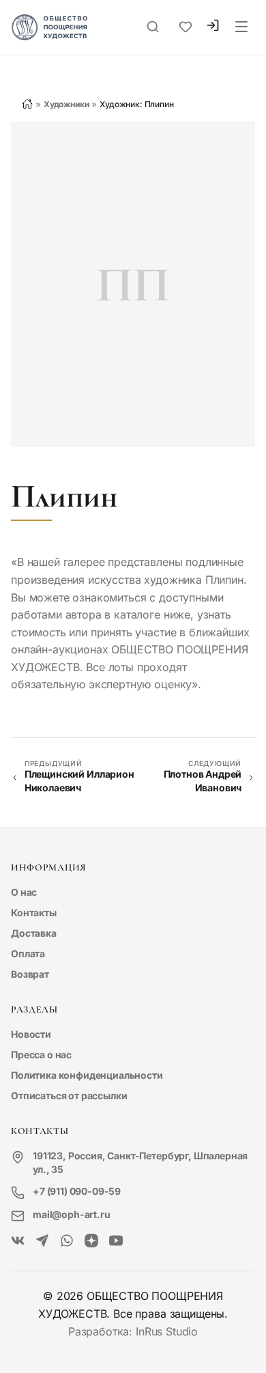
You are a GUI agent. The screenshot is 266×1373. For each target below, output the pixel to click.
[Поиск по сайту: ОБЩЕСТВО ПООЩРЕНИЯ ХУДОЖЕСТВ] (153, 27)
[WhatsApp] (67, 1241)
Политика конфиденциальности (87, 1075)
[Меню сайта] (241, 27)
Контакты (34, 912)
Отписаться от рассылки (69, 1095)
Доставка (34, 933)
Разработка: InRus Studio (133, 1331)
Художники (66, 104)
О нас (24, 892)
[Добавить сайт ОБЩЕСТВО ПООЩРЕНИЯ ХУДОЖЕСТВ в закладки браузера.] (185, 27)
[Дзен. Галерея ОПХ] (91, 1241)
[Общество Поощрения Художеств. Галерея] (18, 1241)
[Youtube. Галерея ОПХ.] (116, 1241)
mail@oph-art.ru (71, 1214)
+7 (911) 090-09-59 (77, 1191)
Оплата (28, 953)
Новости (31, 1034)
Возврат (30, 974)
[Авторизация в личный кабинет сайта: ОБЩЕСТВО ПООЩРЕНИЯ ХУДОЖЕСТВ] (213, 27)
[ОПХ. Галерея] (42, 1241)
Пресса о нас (41, 1054)
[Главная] (27, 103)
